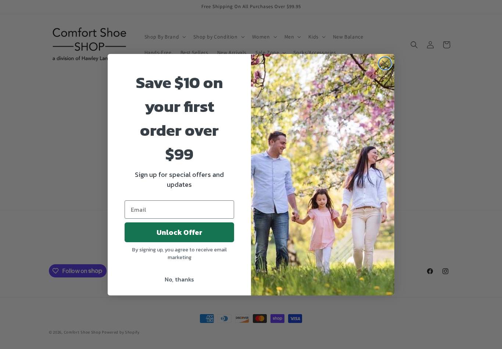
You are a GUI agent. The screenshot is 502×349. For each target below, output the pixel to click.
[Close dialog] (385, 63)
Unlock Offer (179, 232)
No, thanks (179, 279)
